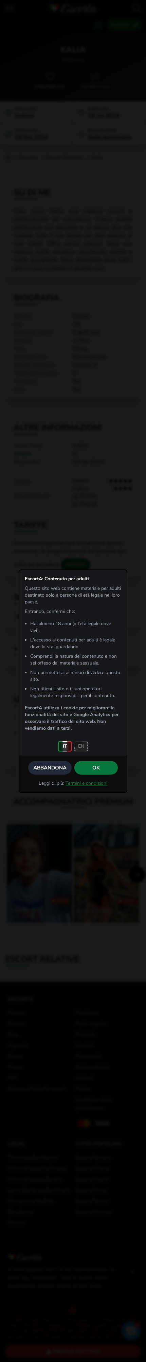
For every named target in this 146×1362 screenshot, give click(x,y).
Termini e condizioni (86, 783)
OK (96, 767)
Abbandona (50, 767)
